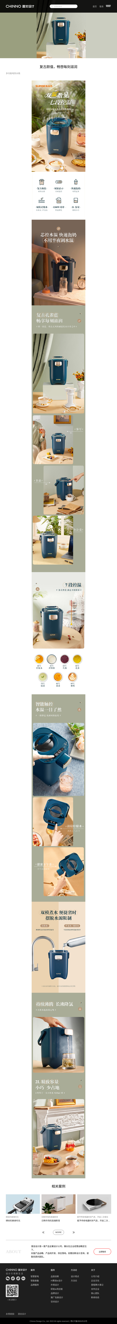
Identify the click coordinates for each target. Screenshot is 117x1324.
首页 (95, 6)
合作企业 (95, 1289)
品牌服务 (35, 1285)
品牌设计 (55, 1293)
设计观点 (75, 1276)
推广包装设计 (57, 1297)
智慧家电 (35, 1276)
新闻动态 (95, 1297)
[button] (43, 1232)
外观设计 (55, 1285)
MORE (58, 1232)
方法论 (74, 1281)
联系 (102, 6)
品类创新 (55, 1276)
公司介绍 (95, 1276)
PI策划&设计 (56, 1281)
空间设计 (55, 1302)
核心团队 (95, 1293)
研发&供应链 (57, 1289)
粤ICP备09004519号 (78, 1321)
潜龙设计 (22, 1314)
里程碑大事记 (97, 1285)
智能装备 (35, 1281)
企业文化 (95, 1281)
